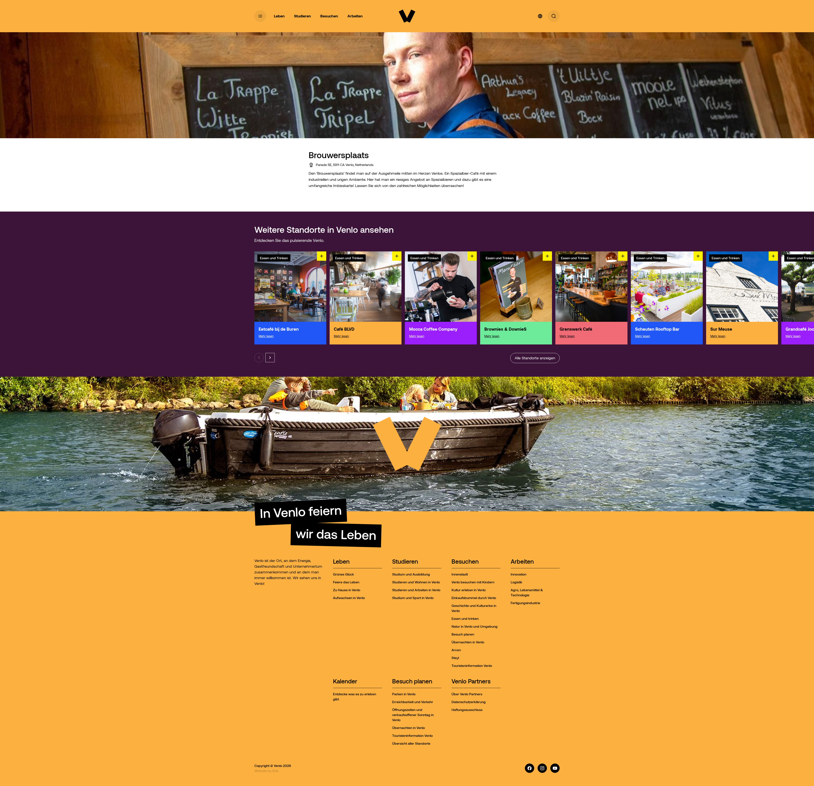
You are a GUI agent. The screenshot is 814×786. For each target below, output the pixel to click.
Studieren (405, 562)
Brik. (275, 771)
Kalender (345, 682)
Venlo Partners (471, 682)
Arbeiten (522, 562)
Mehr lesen (266, 336)
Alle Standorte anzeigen (535, 358)
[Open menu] (260, 16)
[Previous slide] (259, 357)
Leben (341, 562)
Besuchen (465, 562)
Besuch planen (412, 682)
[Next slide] (270, 357)
